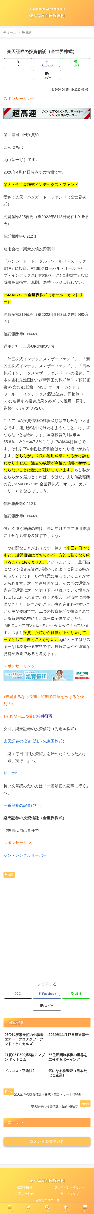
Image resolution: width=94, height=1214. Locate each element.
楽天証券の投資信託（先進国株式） (34, 741)
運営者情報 (24, 1187)
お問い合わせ (24, 1193)
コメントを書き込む (47, 1141)
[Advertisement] (47, 928)
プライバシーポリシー (69, 1187)
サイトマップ (70, 1193)
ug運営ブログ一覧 (47, 1200)
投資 (11, 874)
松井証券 (45, 716)
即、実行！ (13, 773)
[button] (47, 75)
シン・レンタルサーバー (25, 855)
